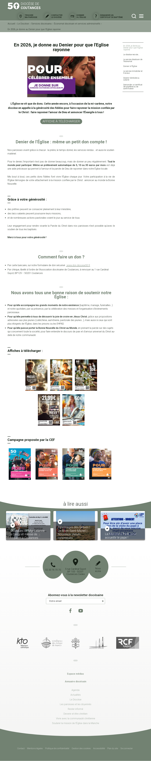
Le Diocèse (23, 23)
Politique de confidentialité (57, 748)
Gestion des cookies (81, 748)
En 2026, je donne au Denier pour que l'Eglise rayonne (34, 29)
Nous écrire (98, 570)
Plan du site (112, 748)
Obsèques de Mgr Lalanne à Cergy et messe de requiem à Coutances (27, 534)
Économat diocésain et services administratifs (77, 23)
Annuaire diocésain (75, 681)
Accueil (11, 23)
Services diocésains (41, 23)
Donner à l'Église (81, 16)
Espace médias (75, 673)
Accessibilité (99, 748)
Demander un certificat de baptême (111, 16)
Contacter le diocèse (56, 16)
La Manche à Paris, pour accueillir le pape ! (120, 535)
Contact (21, 748)
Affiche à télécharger (61, 121)
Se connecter (126, 748)
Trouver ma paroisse (31, 16)
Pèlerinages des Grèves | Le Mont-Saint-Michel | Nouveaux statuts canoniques (74, 532)
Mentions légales (35, 748)
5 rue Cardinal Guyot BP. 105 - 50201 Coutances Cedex (75, 572)
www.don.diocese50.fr (78, 265)
